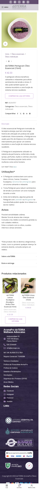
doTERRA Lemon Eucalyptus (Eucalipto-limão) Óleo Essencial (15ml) (10, 301)
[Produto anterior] (6, 61)
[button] (19, 409)
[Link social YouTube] (23, 2)
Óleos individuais (11, 57)
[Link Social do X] (20, 113)
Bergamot (29, 199)
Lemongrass (26, 182)
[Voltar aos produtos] (9, 61)
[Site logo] (19, 7)
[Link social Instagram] (19, 2)
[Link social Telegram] (29, 113)
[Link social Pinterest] (28, 2)
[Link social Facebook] (10, 2)
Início (7, 54)
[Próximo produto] (11, 61)
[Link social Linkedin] (26, 113)
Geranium (16, 182)
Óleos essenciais (17, 54)
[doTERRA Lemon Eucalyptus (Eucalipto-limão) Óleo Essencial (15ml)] (10, 285)
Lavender (18, 199)
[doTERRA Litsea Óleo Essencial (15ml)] (28, 285)
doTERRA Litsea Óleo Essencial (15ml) (28, 297)
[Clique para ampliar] (5, 44)
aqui (14, 167)
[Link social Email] (15, 2)
